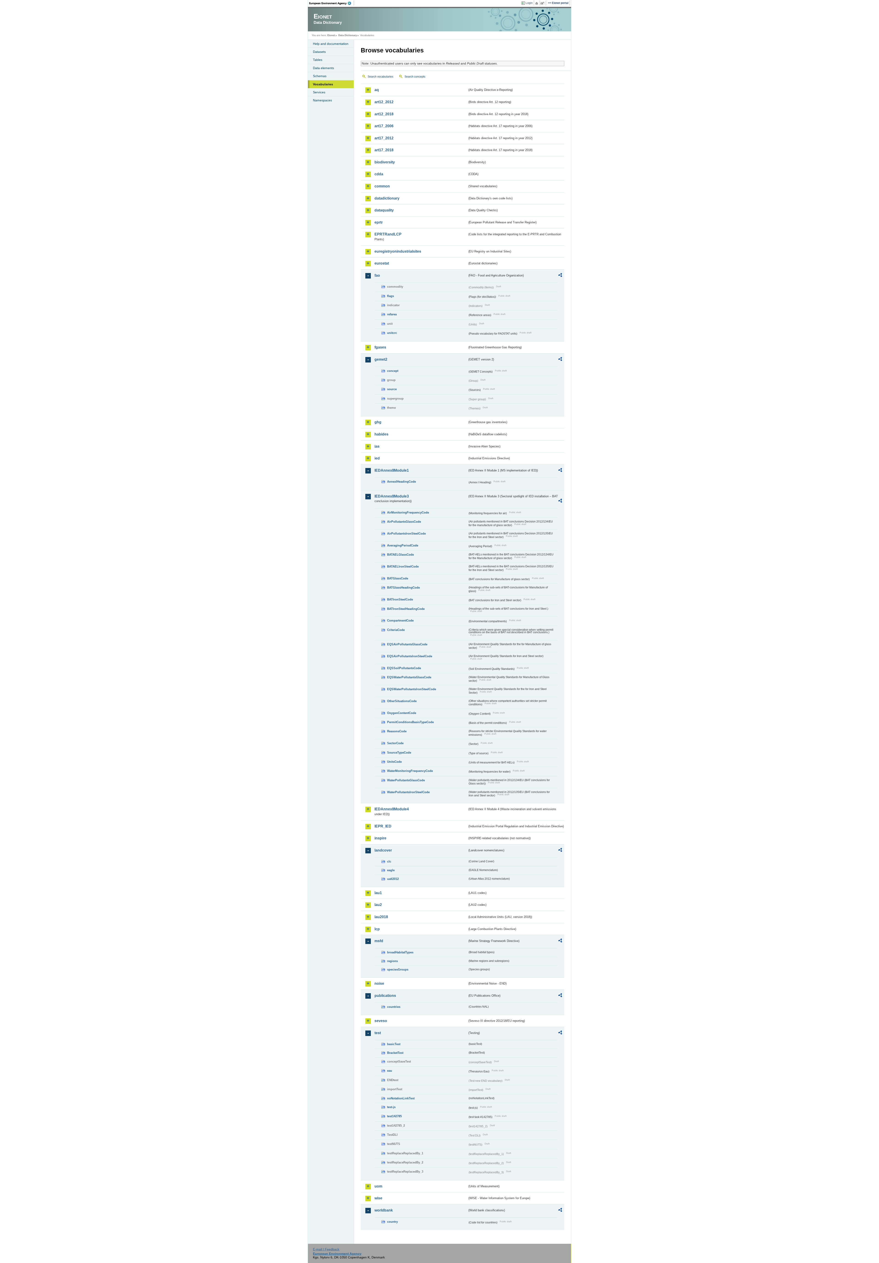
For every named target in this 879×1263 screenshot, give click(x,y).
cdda (378, 174)
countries (393, 1007)
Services (319, 92)
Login (529, 3)
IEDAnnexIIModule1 (391, 470)
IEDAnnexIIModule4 (391, 809)
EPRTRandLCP (388, 234)
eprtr (378, 222)
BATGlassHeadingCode (403, 587)
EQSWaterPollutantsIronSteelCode (411, 689)
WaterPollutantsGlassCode (406, 780)
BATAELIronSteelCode (403, 566)
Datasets (319, 52)
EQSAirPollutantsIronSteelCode (409, 656)
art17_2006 (383, 126)
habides (381, 434)
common (382, 186)
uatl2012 (393, 879)
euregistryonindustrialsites (397, 251)
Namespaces (322, 100)
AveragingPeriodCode (402, 545)
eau (389, 1070)
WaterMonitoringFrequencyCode (410, 771)
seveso (380, 1021)
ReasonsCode (397, 731)
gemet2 (380, 359)
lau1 (378, 893)
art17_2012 (383, 138)
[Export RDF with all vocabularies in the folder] (560, 276)
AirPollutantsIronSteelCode (406, 533)
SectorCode (395, 743)
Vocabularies (323, 84)
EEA (331, 3)
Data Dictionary (347, 35)
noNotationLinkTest (401, 1098)
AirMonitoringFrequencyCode (408, 512)
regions (392, 961)
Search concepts (414, 76)
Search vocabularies (380, 76)
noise (379, 983)
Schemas (319, 76)
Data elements (323, 68)
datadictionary (386, 198)
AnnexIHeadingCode (401, 481)
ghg (377, 422)
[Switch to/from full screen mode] (543, 3)
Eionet (331, 35)
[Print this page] (537, 3)
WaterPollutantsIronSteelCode (408, 792)
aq (376, 90)
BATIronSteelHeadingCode (406, 609)
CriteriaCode (396, 630)
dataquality (384, 210)
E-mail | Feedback (326, 1249)
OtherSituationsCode (402, 701)
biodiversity (384, 162)
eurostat (381, 263)
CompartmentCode (400, 620)
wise (378, 1198)
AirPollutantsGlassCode (404, 521)
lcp (377, 929)
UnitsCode (394, 761)
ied (377, 458)
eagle (391, 870)
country (392, 1221)
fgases (380, 347)
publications (385, 996)
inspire (380, 838)
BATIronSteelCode (400, 599)
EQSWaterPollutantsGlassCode (409, 677)
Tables (317, 60)
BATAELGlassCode (400, 554)
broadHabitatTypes (400, 952)
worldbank (383, 1210)
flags (390, 296)
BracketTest (395, 1053)
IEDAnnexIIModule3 (391, 496)
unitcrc (392, 333)
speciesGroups (397, 969)
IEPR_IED (382, 826)
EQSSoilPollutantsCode (404, 668)
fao (377, 275)
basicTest (393, 1044)
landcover (383, 850)
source (392, 389)
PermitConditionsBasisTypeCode (410, 722)
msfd (378, 941)
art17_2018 (383, 150)
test (377, 1033)
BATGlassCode (397, 578)
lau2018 (381, 917)
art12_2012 (383, 102)
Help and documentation (330, 44)
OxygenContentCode (401, 713)
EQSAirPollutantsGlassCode (407, 644)
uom (378, 1186)
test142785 (394, 1116)
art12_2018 (383, 114)
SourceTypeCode (399, 752)
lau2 (378, 905)
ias (377, 446)
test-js (391, 1107)
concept (392, 371)
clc (389, 861)
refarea (392, 314)
